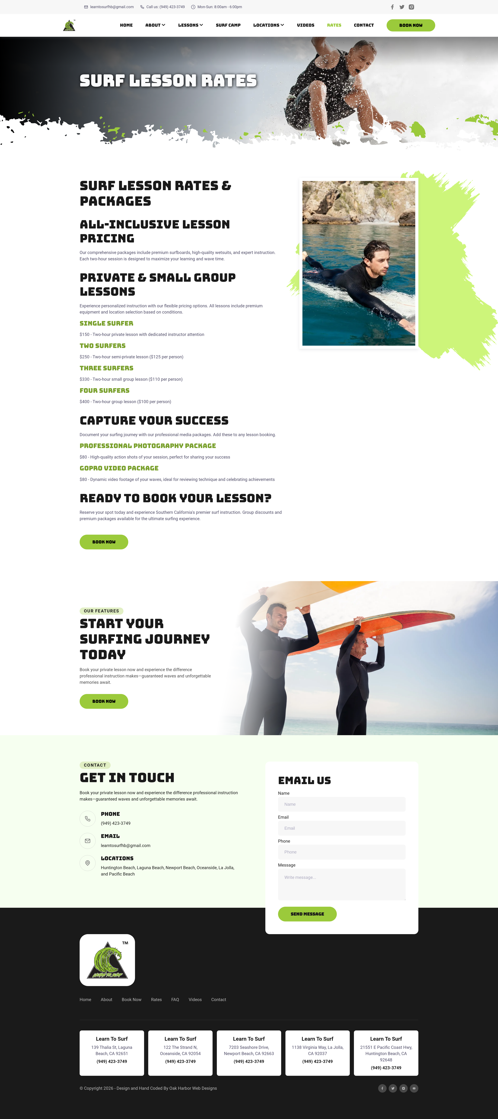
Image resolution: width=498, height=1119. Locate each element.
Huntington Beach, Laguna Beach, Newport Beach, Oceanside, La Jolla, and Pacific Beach (167, 871)
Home (126, 25)
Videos (305, 25)
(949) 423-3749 (116, 823)
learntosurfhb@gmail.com (112, 7)
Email (283, 817)
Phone (284, 841)
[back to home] (69, 25)
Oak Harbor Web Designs (193, 1088)
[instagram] (403, 1088)
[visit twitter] (402, 7)
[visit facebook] (392, 7)
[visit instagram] (411, 7)
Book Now (411, 25)
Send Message (307, 914)
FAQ (175, 999)
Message (286, 865)
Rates (334, 25)
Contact (364, 25)
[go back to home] (107, 960)
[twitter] (393, 1088)
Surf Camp (228, 25)
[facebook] (382, 1088)
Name (283, 793)
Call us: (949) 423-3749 (165, 7)
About (106, 999)
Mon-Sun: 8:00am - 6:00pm (220, 7)
